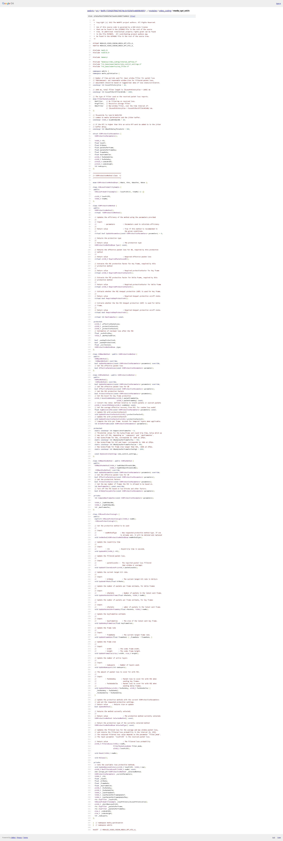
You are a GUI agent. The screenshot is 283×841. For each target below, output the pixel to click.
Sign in (278, 3)
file (132, 16)
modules (153, 10)
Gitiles (13, 837)
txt (273, 837)
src (97, 10)
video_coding (165, 10)
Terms (25, 837)
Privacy (19, 837)
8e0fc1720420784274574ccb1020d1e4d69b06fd (123, 10)
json (279, 837)
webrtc (90, 10)
